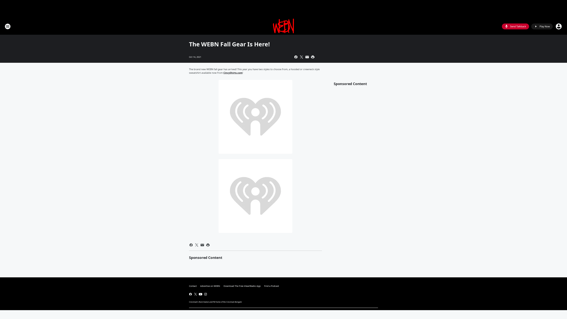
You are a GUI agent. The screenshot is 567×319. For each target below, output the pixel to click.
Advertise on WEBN (210, 285)
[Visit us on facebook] (190, 294)
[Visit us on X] (195, 294)
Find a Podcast (271, 285)
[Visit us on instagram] (205, 294)
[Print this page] (313, 57)
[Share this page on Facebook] (296, 57)
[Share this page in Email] (307, 57)
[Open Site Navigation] (8, 26)
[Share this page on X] (301, 57)
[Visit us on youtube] (200, 294)
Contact (193, 285)
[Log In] (559, 26)
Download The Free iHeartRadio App (242, 285)
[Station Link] (283, 26)
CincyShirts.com (232, 72)
